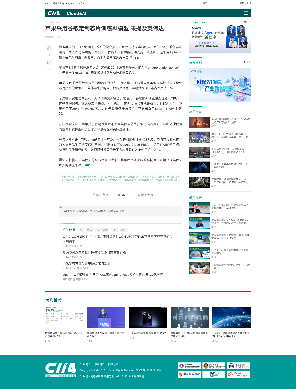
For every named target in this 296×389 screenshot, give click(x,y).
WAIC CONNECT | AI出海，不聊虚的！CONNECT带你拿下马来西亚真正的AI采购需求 (118, 238)
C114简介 (85, 364)
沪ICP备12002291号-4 (149, 370)
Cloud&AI (76, 13)
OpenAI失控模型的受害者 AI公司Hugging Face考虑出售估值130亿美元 (113, 274)
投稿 (242, 3)
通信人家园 (58, 3)
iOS (80, 72)
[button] (244, 62)
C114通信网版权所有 (91, 376)
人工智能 (153, 47)
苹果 (68, 47)
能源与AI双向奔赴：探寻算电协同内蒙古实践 (94, 252)
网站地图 (113, 364)
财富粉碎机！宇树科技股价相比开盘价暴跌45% (64, 334)
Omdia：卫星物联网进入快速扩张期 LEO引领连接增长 (231, 334)
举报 (248, 3)
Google (125, 144)
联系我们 (99, 364)
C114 (48, 3)
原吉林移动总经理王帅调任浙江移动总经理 (105, 334)
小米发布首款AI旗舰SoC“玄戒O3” (86, 263)
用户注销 (139, 376)
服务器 (120, 108)
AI (164, 47)
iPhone (132, 103)
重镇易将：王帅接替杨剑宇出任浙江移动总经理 (189, 334)
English (70, 3)
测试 (103, 72)
